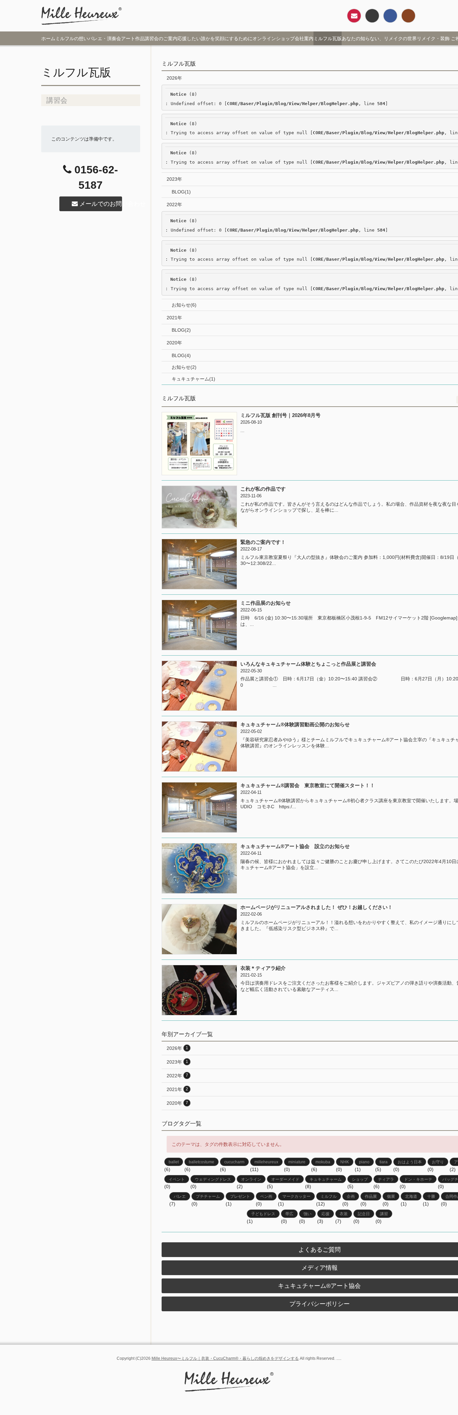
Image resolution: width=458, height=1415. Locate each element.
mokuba (323, 1162)
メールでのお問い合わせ (100, 203)
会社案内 (304, 38)
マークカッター (296, 1196)
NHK (344, 1162)
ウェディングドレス (213, 1179)
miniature (296, 1162)
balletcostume (201, 1162)
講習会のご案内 (161, 38)
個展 (391, 1196)
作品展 (371, 1196)
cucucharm (234, 1162)
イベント (177, 1179)
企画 (351, 1196)
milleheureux (266, 1162)
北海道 (411, 1196)
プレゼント (240, 1196)
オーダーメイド (285, 1179)
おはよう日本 (410, 1162)
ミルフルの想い (71, 38)
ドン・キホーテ (418, 1179)
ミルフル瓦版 (327, 38)
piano (364, 1162)
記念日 (364, 1214)
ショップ (360, 1179)
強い (307, 1214)
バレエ (180, 1196)
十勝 (431, 1196)
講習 (384, 1214)
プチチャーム (208, 1196)
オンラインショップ (273, 38)
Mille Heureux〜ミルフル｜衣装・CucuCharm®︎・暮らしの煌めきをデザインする (225, 1358)
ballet (174, 1162)
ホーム (48, 38)
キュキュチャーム (325, 1179)
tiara (384, 1162)
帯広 (289, 1214)
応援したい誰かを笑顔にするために (214, 38)
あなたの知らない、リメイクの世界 (379, 38)
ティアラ (386, 1179)
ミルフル (329, 1196)
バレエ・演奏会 (104, 38)
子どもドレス (263, 1214)
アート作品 (133, 38)
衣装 (344, 1214)
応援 (326, 1214)
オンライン (251, 1179)
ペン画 (266, 1196)
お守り (438, 1162)
